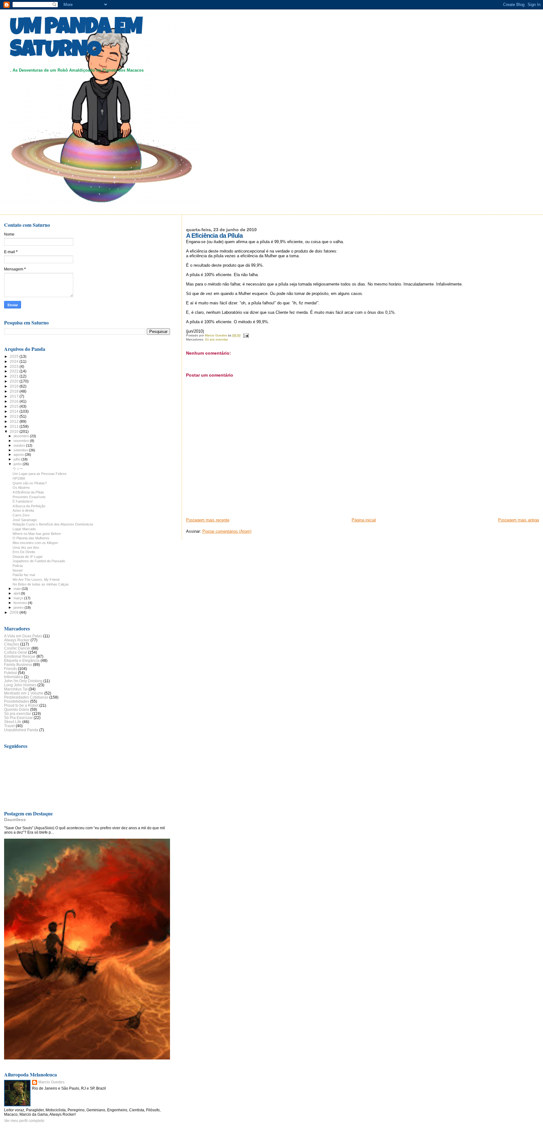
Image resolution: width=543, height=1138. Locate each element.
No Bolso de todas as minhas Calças (41, 584)
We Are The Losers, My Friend (36, 579)
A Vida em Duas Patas (23, 636)
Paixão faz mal (24, 575)
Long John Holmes (20, 685)
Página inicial (364, 520)
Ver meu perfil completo (24, 1121)
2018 (14, 391)
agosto (19, 454)
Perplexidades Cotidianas (26, 697)
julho (17, 459)
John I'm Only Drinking (23, 681)
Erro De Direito (24, 552)
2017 (14, 396)
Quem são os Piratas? (30, 483)
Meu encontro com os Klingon (35, 543)
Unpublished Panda (21, 730)
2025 (14, 356)
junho (18, 464)
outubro (20, 445)
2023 (14, 366)
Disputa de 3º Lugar (28, 556)
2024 (14, 361)
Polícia (18, 566)
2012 (14, 421)
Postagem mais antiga (518, 520)
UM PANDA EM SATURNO (76, 40)
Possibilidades (16, 701)
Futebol (10, 673)
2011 (14, 426)
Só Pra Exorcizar (18, 718)
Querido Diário (16, 709)
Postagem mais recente (207, 520)
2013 (14, 416)
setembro (21, 450)
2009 (14, 612)
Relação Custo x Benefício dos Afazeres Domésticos (53, 524)
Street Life (12, 722)
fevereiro (21, 603)
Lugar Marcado (24, 529)
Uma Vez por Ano (26, 547)
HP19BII (19, 478)
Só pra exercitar (216, 339)
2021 (14, 376)
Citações (11, 644)
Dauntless (15, 819)
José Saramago (25, 520)
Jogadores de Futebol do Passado (39, 561)
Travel (9, 726)
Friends (10, 669)
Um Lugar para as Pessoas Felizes (40, 474)
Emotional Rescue (20, 656)
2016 (14, 401)
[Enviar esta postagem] (246, 335)
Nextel (17, 570)
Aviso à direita (23, 510)
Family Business (18, 664)
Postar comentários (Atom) (226, 531)
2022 (14, 371)
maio (18, 589)
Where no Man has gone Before (37, 534)
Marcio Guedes (51, 1082)
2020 (14, 381)
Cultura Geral (15, 652)
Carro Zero (21, 515)
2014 (14, 411)
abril (17, 593)
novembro (22, 441)
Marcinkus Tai (16, 689)
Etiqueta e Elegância (22, 660)
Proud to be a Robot (21, 705)
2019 (14, 386)
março (19, 598)
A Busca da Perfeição (29, 506)
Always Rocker (17, 640)
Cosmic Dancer (17, 648)
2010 (14, 431)
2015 (14, 406)
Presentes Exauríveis (29, 497)
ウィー (18, 469)
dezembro (22, 436)
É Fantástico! (23, 501)
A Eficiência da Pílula (28, 492)
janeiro (19, 607)
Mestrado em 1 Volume (23, 693)
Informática (13, 677)
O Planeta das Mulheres (31, 538)
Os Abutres (21, 487)
